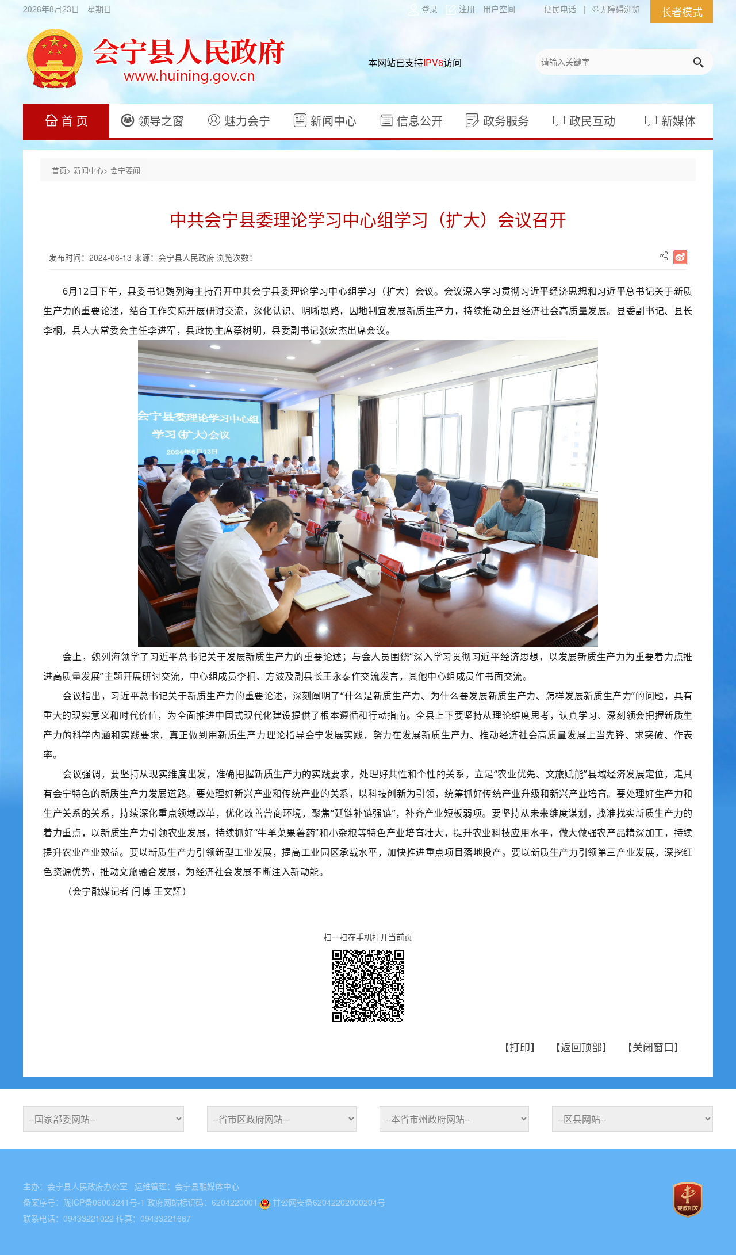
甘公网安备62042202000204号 (329, 1202)
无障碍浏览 (620, 8)
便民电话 (560, 8)
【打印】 (521, 1046)
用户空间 (499, 8)
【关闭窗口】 (653, 1046)
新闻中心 (331, 120)
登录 (429, 8)
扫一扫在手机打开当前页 (368, 937)
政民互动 (590, 120)
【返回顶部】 (582, 1046)
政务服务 (504, 120)
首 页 (73, 120)
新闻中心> (92, 170)
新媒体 (677, 120)
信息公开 (418, 120)
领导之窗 (159, 120)
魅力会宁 (245, 120)
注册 (467, 8)
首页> (63, 170)
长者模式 (682, 11)
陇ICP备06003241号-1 (104, 1202)
